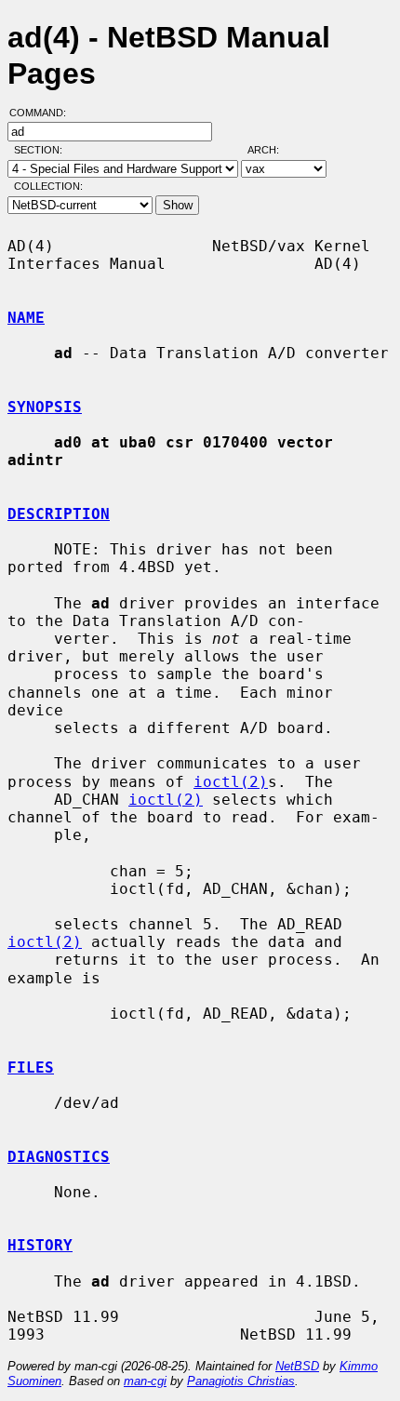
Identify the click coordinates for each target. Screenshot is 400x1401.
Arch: (271, 149)
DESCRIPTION (58, 514)
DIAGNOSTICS (58, 1157)
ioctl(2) (230, 782)
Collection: (48, 186)
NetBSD (297, 1366)
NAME (26, 318)
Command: (43, 112)
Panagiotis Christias (241, 1381)
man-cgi (145, 1381)
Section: (42, 149)
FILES (30, 1067)
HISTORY (40, 1245)
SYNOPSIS (44, 407)
